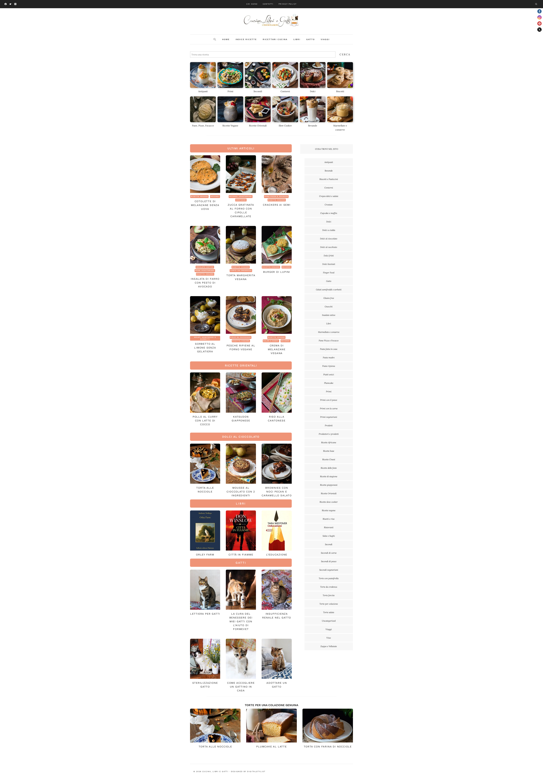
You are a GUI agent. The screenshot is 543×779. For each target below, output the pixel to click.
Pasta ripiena (328, 366)
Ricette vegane (199, 196)
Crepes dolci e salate (328, 196)
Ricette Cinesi (328, 459)
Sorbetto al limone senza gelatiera (205, 347)
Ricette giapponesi (328, 485)
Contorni (241, 200)
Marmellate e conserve (328, 332)
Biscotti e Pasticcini (328, 179)
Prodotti (329, 425)
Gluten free (328, 298)
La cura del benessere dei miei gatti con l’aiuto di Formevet (240, 621)
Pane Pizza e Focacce (276, 196)
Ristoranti (328, 527)
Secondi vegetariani (240, 196)
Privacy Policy (288, 4)
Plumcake (328, 383)
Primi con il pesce (328, 400)
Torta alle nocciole (215, 746)
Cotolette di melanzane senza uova (205, 205)
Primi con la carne (329, 408)
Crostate (329, 204)
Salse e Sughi (270, 341)
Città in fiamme (241, 554)
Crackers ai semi (276, 204)
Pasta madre (329, 357)
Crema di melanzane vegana (276, 349)
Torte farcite (329, 595)
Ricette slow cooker (329, 502)
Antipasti (328, 162)
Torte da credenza (241, 270)
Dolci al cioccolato (328, 238)
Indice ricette (246, 39)
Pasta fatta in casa (328, 349)
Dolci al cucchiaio (240, 337)
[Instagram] (15, 4)
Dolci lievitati (328, 264)
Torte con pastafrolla (329, 578)
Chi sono (252, 4)
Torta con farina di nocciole (328, 746)
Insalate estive (205, 267)
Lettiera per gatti (205, 613)
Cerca (345, 54)
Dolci (328, 221)
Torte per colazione (328, 603)
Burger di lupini (276, 271)
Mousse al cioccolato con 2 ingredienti (241, 491)
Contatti (268, 4)
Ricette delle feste (329, 468)
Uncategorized (329, 620)
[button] (214, 39)
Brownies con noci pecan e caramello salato (277, 491)
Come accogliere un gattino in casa (241, 686)
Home (226, 39)
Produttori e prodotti (329, 434)
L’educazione (276, 554)
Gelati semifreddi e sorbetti (205, 338)
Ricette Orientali (329, 493)
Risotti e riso (329, 519)
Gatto (310, 39)
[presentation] (205, 174)
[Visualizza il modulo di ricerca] (536, 4)
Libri (296, 39)
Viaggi (325, 39)
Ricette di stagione (328, 476)
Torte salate (328, 612)
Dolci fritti (329, 255)
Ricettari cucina (275, 39)
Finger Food (328, 272)
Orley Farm (205, 554)
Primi (328, 391)
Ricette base (328, 451)
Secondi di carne (329, 553)
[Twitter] (10, 4)
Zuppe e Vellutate (328, 646)
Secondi (215, 196)
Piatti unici (328, 374)
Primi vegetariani (205, 270)
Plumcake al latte (271, 746)
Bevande (329, 170)
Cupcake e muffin (328, 213)
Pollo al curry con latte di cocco (205, 420)
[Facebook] (5, 4)
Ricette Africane (328, 442)
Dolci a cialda (328, 230)
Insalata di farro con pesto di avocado (205, 282)
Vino (328, 637)
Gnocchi (329, 306)
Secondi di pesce (328, 561)
